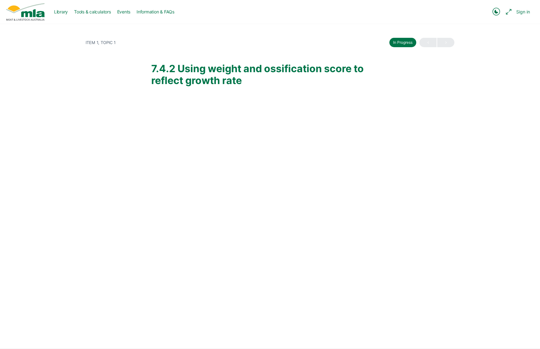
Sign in (523, 11)
